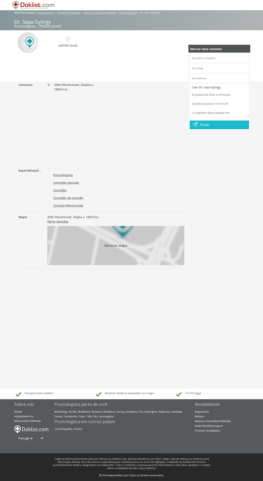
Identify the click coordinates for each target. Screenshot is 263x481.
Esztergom (151, 411)
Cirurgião (60, 190)
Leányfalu (176, 411)
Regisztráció (202, 411)
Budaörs (97, 411)
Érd (141, 411)
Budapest (109, 411)
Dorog (120, 411)
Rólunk (18, 411)
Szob (82, 416)
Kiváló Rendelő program (209, 426)
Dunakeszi (131, 411)
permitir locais (68, 45)
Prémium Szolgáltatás (207, 430)
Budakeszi (84, 411)
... (38, 26)
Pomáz (58, 416)
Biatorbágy (60, 411)
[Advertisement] (102, 67)
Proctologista (63, 175)
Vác (95, 416)
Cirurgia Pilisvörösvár (68, 205)
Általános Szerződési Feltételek (213, 421)
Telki (89, 416)
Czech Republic (63, 429)
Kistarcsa (164, 411)
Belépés (199, 416)
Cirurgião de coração (68, 198)
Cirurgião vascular (66, 183)
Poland (78, 429)
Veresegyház (106, 416)
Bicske (72, 411)
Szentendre (70, 416)
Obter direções (57, 222)
